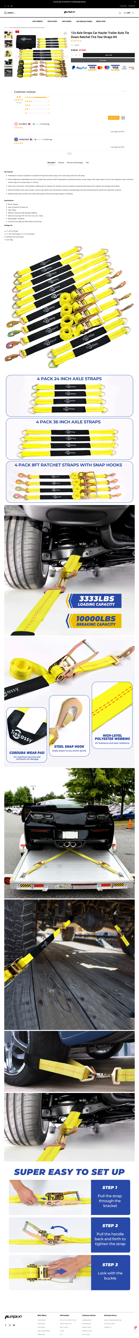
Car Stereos (37, 21)
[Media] (65, 33)
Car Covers (66, 21)
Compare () (123, 6)
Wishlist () (131, 6)
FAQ (61, 1334)
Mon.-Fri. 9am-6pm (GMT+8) (112, 1320)
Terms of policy (87, 1331)
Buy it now (103, 60)
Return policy (86, 1324)
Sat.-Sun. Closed (109, 1324)
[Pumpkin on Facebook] (5, 1325)
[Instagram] (8, 6)
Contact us (107, 1327)
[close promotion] (134, 2)
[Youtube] (11, 6)
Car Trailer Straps (84, 21)
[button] (16, 57)
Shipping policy (87, 1320)
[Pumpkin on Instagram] (9, 1325)
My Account (86, 1334)
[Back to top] (135, 1332)
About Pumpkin (64, 1327)
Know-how (100, 21)
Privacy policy (86, 1327)
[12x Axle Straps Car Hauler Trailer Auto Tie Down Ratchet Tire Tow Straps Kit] (41, 57)
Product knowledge (65, 1324)
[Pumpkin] (69, 12)
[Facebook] (5, 6)
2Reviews (19, 103)
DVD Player (52, 21)
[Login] (121, 13)
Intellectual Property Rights (68, 1320)
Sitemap (62, 1331)
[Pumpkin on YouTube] (14, 1325)
